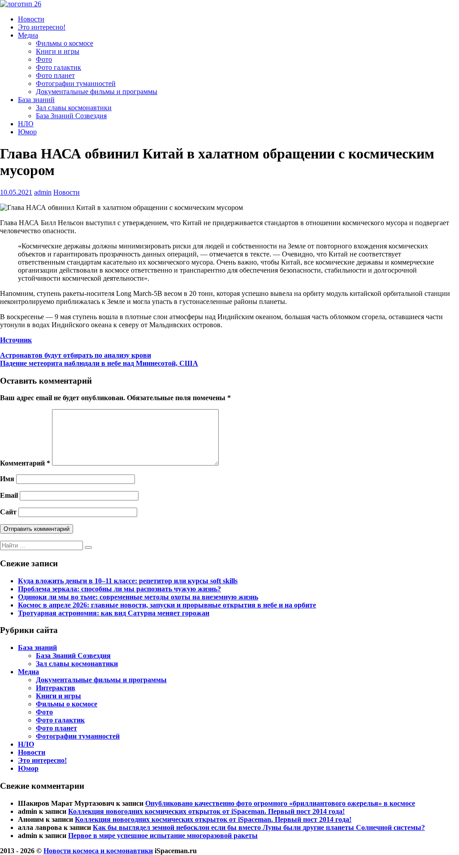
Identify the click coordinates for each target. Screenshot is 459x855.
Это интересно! (41, 27)
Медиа (28, 35)
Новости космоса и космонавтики (98, 851)
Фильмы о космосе (64, 43)
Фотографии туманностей (76, 83)
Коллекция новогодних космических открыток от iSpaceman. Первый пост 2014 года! (206, 811)
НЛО (26, 124)
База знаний (36, 99)
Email (9, 495)
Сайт (8, 512)
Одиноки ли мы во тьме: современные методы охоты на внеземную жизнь (138, 597)
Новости (31, 19)
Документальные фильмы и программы (96, 91)
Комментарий (25, 463)
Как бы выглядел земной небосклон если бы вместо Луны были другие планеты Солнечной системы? (259, 827)
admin (43, 192)
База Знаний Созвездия (71, 116)
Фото (44, 59)
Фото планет (55, 75)
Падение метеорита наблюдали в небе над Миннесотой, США (99, 363)
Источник (16, 340)
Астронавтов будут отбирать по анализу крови (75, 355)
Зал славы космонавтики (74, 107)
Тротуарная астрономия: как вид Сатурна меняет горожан (113, 613)
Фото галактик (58, 67)
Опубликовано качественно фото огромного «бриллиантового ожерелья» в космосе (280, 803)
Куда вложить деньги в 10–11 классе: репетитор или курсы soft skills (128, 581)
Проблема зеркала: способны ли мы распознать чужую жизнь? (119, 589)
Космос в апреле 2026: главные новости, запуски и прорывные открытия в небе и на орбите (167, 605)
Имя (7, 479)
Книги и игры (57, 51)
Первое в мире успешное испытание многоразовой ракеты (163, 835)
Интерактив (55, 688)
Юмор (27, 132)
